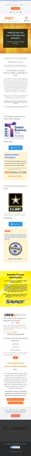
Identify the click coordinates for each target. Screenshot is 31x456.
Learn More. (20, 165)
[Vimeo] (20, 12)
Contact (19, 451)
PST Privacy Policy (13, 451)
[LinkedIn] (17, 12)
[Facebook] (10, 12)
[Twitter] (13, 12)
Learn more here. (15, 176)
